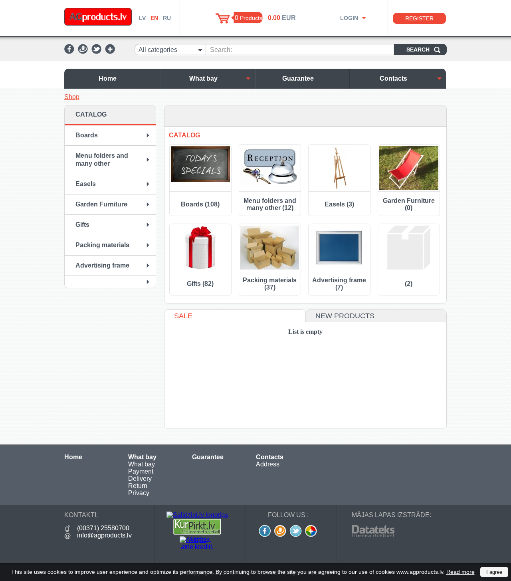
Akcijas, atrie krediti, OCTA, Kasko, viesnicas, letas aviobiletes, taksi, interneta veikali (197, 542)
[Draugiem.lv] (83, 51)
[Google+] (110, 51)
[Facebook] (69, 51)
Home (108, 78)
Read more (460, 572)
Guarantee (298, 78)
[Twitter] (96, 51)
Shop (71, 96)
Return (137, 485)
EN (154, 18)
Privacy (138, 493)
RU (167, 18)
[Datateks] (373, 534)
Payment (140, 471)
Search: (221, 49)
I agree (494, 572)
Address (267, 464)
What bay (203, 78)
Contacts (393, 78)
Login (349, 18)
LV (142, 18)
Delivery (140, 478)
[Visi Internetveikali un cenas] (197, 532)
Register (419, 18)
